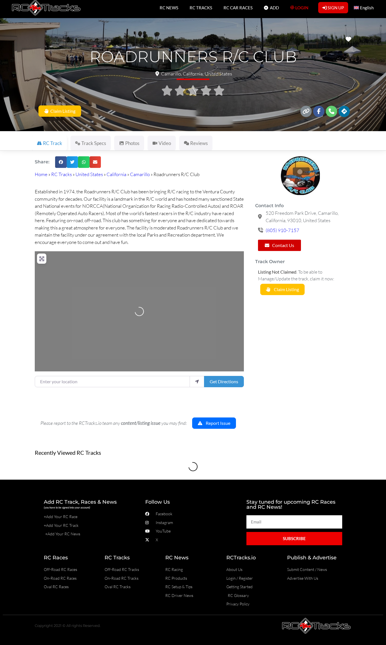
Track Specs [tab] (93, 143)
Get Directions (224, 381)
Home (41, 174)
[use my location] (197, 381)
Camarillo (140, 174)
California (116, 174)
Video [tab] (165, 143)
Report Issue (216, 423)
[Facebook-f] (318, 111)
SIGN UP (335, 7)
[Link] (306, 111)
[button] (61, 162)
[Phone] (331, 111)
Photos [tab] (132, 143)
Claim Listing (62, 111)
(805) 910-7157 (282, 230)
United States (89, 174)
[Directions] (344, 111)
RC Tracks (61, 174)
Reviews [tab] (199, 143)
